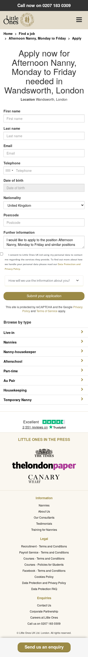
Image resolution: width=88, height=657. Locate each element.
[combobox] (9, 170)
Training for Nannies (44, 530)
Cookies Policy (44, 577)
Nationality (12, 197)
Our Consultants (44, 517)
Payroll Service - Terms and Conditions (44, 552)
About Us (44, 511)
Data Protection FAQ (44, 589)
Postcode (11, 215)
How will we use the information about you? (39, 280)
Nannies (44, 505)
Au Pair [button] (9, 380)
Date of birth (13, 180)
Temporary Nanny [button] (18, 399)
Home (8, 33)
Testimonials (44, 523)
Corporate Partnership (44, 611)
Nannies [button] (10, 342)
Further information (19, 232)
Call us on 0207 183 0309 (44, 623)
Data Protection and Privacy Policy (44, 583)
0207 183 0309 (56, 5)
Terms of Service (46, 311)
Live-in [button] (9, 332)
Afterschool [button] (13, 361)
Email (8, 145)
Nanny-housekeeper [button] (20, 351)
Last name (12, 128)
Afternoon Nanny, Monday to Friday (37, 38)
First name (12, 111)
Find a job (27, 33)
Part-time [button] (11, 371)
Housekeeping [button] (15, 390)
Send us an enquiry (44, 647)
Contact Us (44, 605)
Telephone (12, 163)
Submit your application (44, 295)
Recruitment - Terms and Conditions (44, 546)
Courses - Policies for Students (44, 564)
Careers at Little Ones (44, 617)
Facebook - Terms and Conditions (44, 570)
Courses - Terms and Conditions (44, 558)
